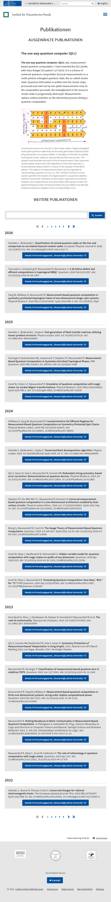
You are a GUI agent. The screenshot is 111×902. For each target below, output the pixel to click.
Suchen (98, 215)
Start (92, 3)
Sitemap (100, 889)
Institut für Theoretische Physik (31, 14)
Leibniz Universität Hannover (29, 889)
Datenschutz (68, 889)
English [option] (104, 3)
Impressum (52, 889)
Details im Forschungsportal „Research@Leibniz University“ (54, 255)
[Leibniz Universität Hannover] (12, 3)
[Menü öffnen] (105, 15)
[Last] (73, 226)
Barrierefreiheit (84, 889)
